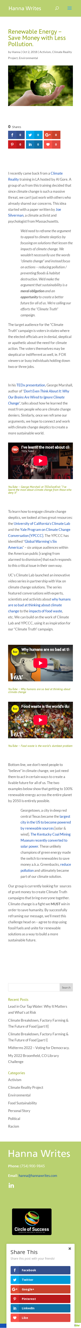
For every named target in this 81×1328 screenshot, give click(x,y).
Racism (13, 1126)
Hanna (16, 52)
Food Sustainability (22, 1103)
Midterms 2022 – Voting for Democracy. (39, 1048)
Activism (45, 52)
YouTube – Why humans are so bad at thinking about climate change (39, 690)
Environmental (28, 58)
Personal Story (19, 1111)
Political (14, 1118)
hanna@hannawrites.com (38, 1175)
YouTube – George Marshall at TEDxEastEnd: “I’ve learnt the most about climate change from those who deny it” (39, 489)
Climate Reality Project (25, 1087)
